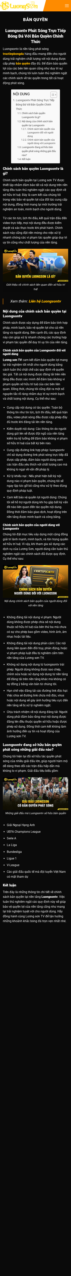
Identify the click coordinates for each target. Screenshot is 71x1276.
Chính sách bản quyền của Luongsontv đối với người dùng (41, 132)
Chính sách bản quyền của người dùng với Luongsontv (41, 142)
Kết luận (26, 159)
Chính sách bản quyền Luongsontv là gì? (33, 115)
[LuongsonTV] (19, 5)
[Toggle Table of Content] (52, 94)
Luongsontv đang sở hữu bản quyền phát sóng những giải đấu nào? (39, 151)
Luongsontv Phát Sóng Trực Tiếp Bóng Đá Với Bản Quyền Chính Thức (35, 105)
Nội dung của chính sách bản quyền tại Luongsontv (37, 123)
